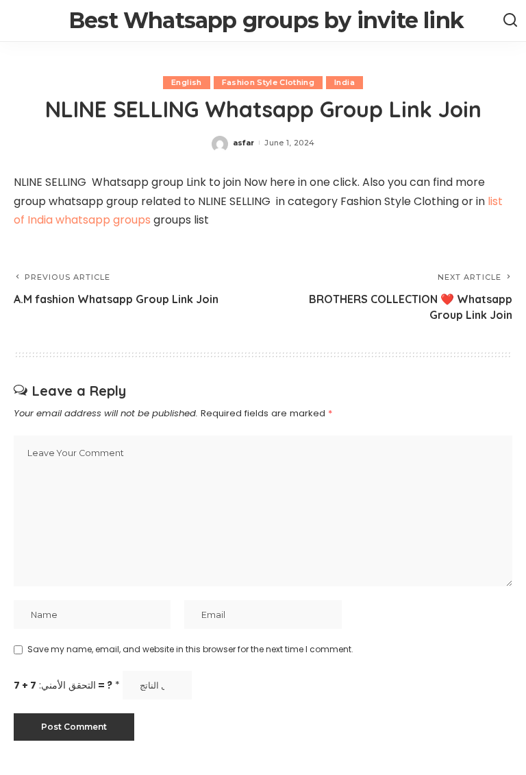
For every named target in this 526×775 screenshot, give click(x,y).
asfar (244, 142)
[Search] (510, 20)
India (344, 82)
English (186, 82)
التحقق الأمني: (67, 685)
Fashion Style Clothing (268, 82)
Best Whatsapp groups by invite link (266, 20)
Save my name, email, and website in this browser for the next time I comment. (190, 649)
